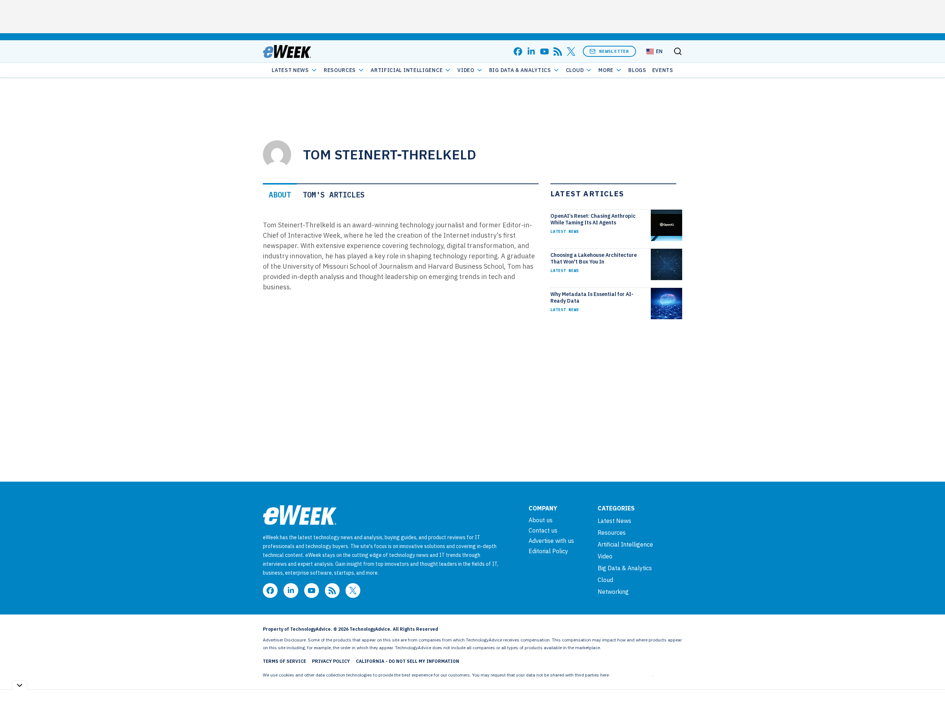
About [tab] (280, 195)
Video (465, 70)
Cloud (575, 70)
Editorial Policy (548, 551)
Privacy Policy (331, 661)
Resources (612, 532)
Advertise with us (551, 541)
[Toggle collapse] (19, 685)
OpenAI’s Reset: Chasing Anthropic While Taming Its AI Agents (593, 219)
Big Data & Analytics (520, 70)
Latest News (290, 70)
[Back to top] (930, 700)
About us (541, 520)
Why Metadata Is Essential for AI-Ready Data (591, 297)
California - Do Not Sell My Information (407, 661)
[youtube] (544, 51)
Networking (613, 591)
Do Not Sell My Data (631, 675)
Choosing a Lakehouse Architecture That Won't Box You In (593, 258)
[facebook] (517, 51)
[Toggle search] (677, 51)
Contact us (543, 530)
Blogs (637, 70)
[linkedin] (531, 51)
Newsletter (614, 51)
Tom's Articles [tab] (334, 195)
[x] (571, 51)
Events (662, 70)
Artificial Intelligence (407, 70)
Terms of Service (284, 661)
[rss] (557, 51)
